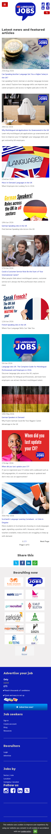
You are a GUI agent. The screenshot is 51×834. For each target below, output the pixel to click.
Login (6, 752)
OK (35, 831)
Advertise (7, 755)
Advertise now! (26, 707)
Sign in (6, 720)
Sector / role (9, 775)
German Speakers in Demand (13, 417)
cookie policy (26, 831)
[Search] (47, 12)
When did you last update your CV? (15, 466)
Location (7, 778)
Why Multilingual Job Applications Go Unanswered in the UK (25, 130)
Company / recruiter (11, 782)
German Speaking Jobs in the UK (14, 226)
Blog (5, 727)
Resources (8, 731)
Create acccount (10, 724)
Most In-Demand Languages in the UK (17, 182)
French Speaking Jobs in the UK (14, 325)
